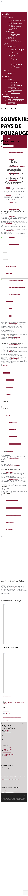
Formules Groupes (7, 749)
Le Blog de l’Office (7, 748)
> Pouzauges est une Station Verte (9, 790)
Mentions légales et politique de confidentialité (14, 795)
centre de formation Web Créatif (8, 799)
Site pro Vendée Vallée (8, 754)
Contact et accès (7, 752)
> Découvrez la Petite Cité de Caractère (10, 779)
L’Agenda (5, 750)
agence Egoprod (20, 799)
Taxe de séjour (6, 755)
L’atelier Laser (13, 587)
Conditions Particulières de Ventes (11, 796)
